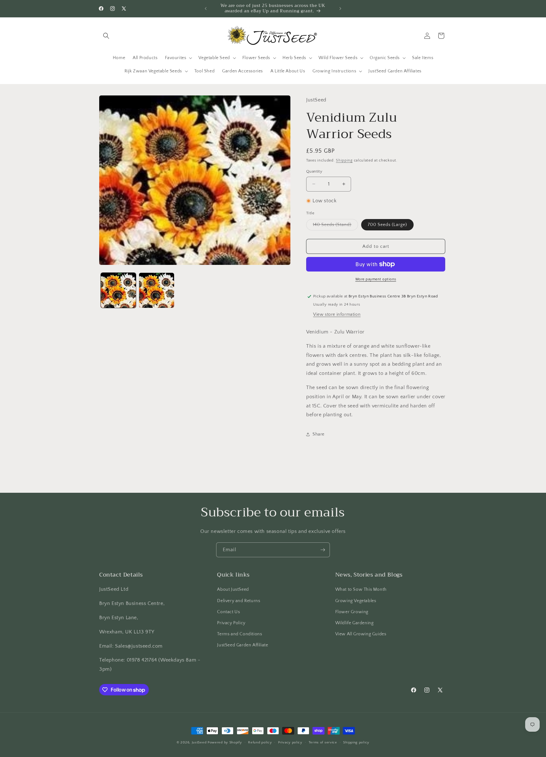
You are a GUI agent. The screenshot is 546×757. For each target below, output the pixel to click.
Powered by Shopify (225, 742)
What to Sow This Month (361, 589)
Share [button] (318, 434)
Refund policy (260, 742)
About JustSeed (233, 589)
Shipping (344, 160)
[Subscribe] (323, 549)
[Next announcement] (340, 9)
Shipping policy (356, 742)
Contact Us (228, 611)
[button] (106, 36)
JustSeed (199, 742)
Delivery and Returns (238, 600)
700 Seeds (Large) (387, 224)
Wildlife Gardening (354, 623)
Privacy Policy (231, 623)
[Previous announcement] (206, 9)
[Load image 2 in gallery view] (156, 290)
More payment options (375, 279)
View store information (337, 314)
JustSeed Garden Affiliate (242, 645)
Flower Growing (351, 611)
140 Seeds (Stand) (335, 226)
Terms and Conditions (239, 634)
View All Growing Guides (360, 634)
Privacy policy (290, 742)
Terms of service (323, 742)
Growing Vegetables (355, 600)
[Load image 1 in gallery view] (118, 290)
